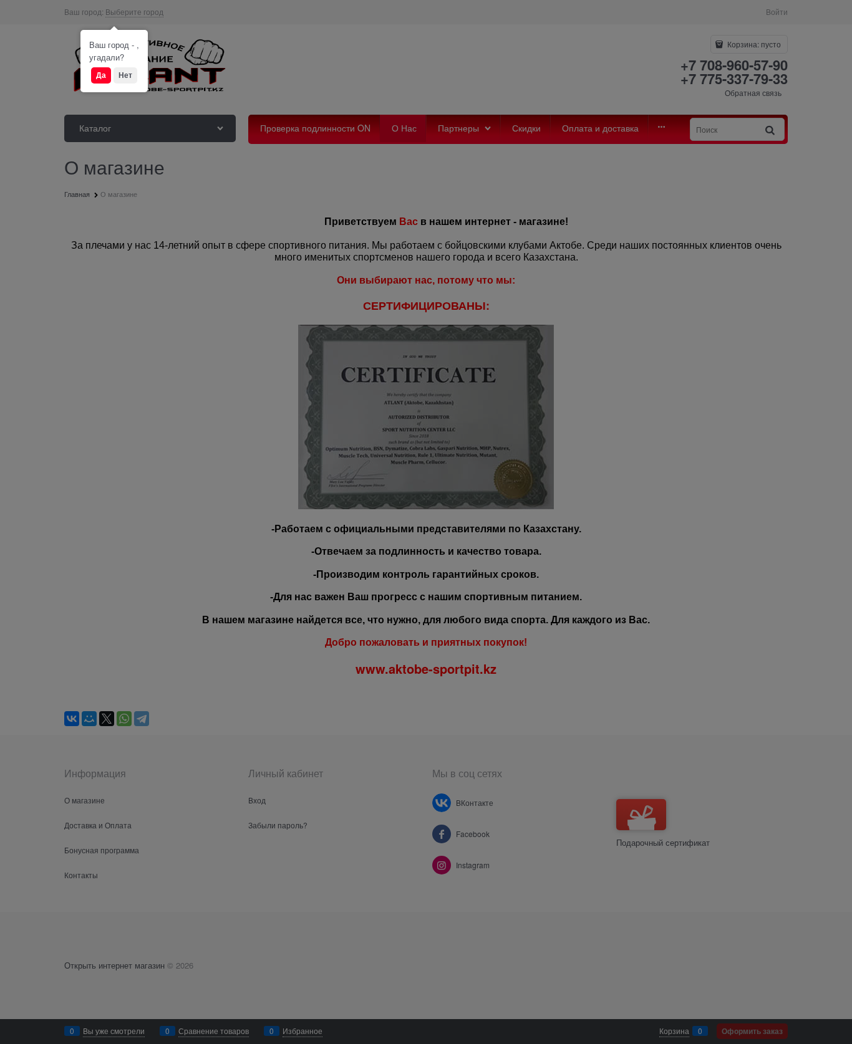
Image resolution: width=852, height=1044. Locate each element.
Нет (125, 74)
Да (101, 74)
